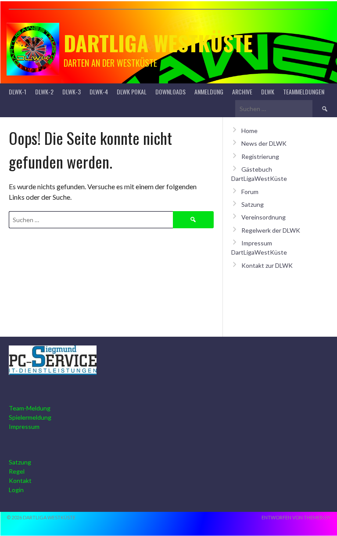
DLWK (267, 91)
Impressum (24, 426)
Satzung (252, 204)
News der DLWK (264, 143)
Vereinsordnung (263, 217)
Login (16, 489)
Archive (242, 91)
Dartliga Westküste (158, 42)
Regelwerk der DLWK (270, 230)
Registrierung (260, 156)
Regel (17, 471)
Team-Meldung (29, 408)
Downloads (170, 91)
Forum (249, 191)
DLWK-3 (71, 91)
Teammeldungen (303, 91)
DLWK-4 (99, 91)
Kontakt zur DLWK (267, 265)
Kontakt (20, 480)
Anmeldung (208, 91)
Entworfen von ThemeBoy (296, 517)
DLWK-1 (17, 91)
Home (249, 130)
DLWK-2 (44, 91)
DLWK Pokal (132, 91)
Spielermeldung (30, 417)
